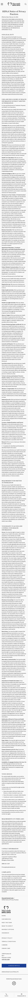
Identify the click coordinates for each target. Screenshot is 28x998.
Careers (4, 945)
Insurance (5, 933)
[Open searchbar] (25, 4)
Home (4, 915)
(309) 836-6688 (6, 959)
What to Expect (7, 926)
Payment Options (8, 929)
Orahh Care (6, 948)
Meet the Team (7, 922)
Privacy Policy (7, 938)
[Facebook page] (14, 983)
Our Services (6, 919)
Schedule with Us (14, 965)
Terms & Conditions (9, 941)
